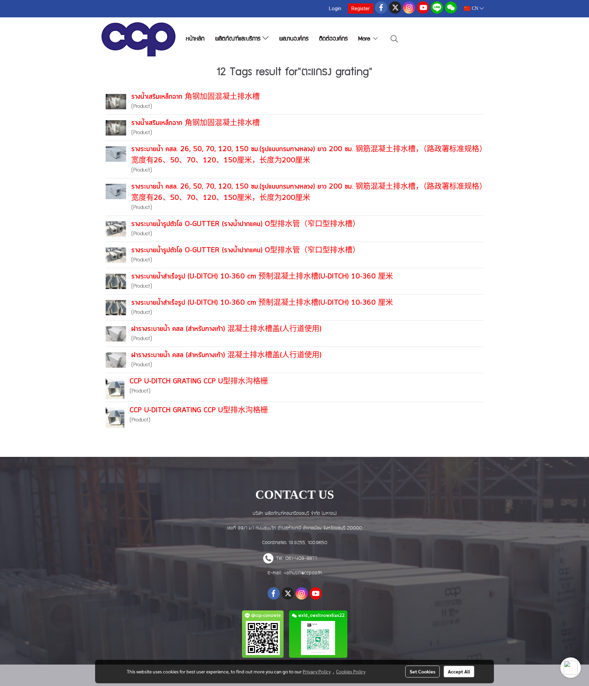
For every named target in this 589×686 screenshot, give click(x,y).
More (365, 39)
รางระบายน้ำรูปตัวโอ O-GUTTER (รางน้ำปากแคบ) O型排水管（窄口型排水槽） (245, 224)
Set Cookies (422, 671)
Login (335, 8)
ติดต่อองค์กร (333, 39)
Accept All (459, 671)
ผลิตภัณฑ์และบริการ (238, 39)
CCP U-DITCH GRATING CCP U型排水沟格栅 (199, 381)
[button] (394, 39)
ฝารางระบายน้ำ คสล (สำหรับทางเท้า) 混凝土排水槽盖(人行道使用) (226, 329)
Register (360, 8)
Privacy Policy (317, 671)
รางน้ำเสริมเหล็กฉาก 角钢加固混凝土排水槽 (195, 97)
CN (475, 8)
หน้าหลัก (195, 39)
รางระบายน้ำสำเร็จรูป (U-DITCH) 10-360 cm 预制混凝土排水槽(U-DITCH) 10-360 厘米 (262, 277)
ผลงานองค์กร (293, 39)
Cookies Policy (350, 671)
